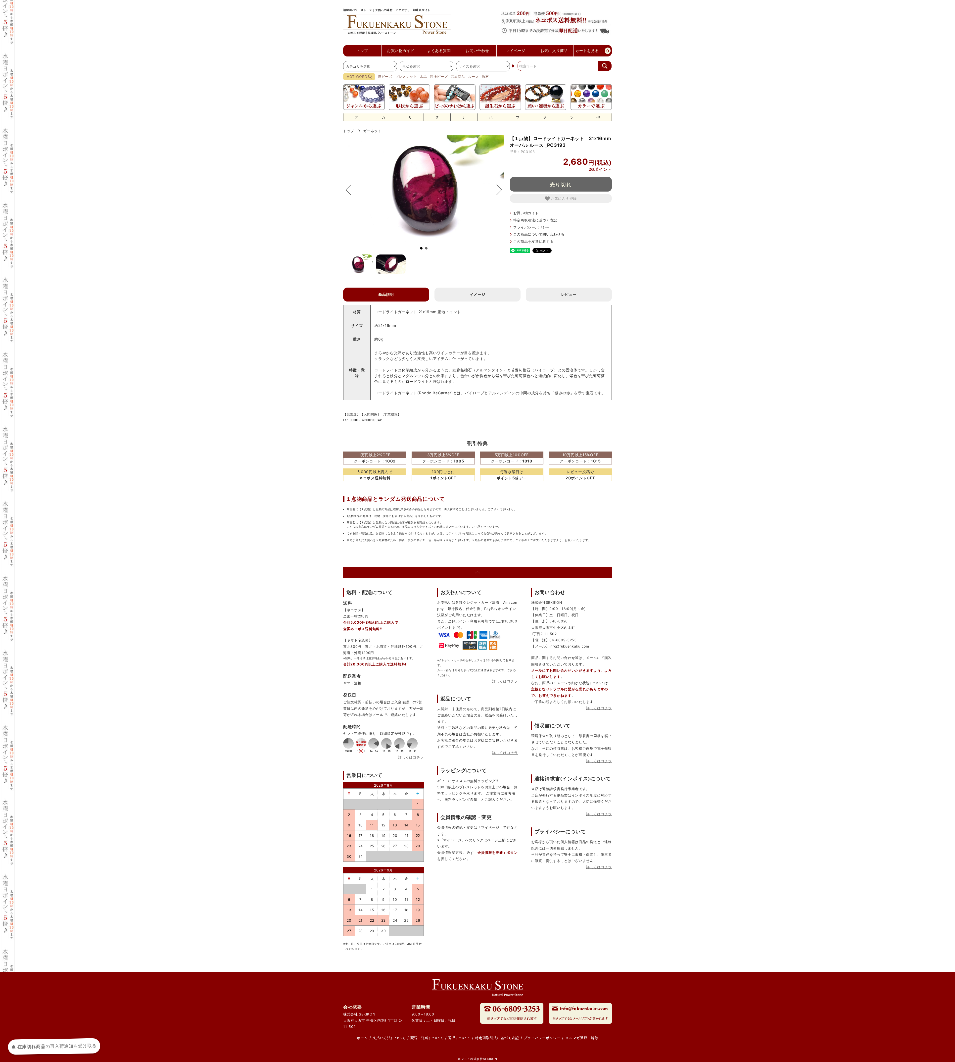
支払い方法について (389, 1038)
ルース (473, 76)
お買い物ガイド (526, 213)
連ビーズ (385, 76)
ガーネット (372, 131)
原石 (485, 76)
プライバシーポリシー (531, 227)
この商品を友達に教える (533, 241)
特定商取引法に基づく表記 (535, 220)
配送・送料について (426, 1038)
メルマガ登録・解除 (581, 1038)
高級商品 (458, 76)
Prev (351, 190)
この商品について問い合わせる (539, 234)
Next (496, 190)
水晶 (423, 76)
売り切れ (561, 184)
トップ (348, 131)
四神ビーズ (439, 76)
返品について (459, 1038)
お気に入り (560, 198)
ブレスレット (406, 76)
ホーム (362, 1038)
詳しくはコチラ (411, 757)
